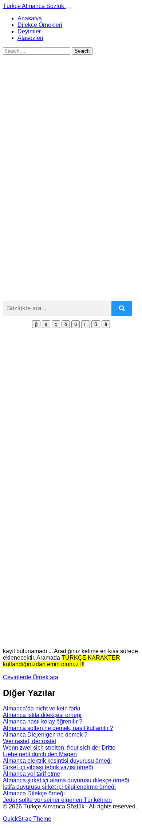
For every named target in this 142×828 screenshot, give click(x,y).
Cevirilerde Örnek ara (30, 677)
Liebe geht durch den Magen (40, 754)
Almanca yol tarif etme (31, 774)
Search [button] (82, 51)
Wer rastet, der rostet (29, 741)
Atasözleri (30, 38)
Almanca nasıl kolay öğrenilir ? (42, 721)
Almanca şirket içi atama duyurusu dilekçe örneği (66, 780)
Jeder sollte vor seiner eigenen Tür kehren (57, 800)
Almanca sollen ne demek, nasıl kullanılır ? (58, 728)
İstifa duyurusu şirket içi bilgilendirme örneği (59, 787)
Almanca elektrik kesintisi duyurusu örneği (57, 761)
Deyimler (29, 31)
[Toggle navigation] (68, 8)
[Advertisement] (71, 145)
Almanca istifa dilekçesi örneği (42, 715)
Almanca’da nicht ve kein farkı (41, 708)
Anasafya (29, 18)
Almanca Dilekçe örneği (34, 793)
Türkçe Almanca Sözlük (34, 6)
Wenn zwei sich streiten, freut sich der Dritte (59, 748)
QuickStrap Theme (27, 819)
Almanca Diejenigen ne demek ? (45, 734)
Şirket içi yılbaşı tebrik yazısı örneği (48, 767)
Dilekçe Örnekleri (39, 25)
